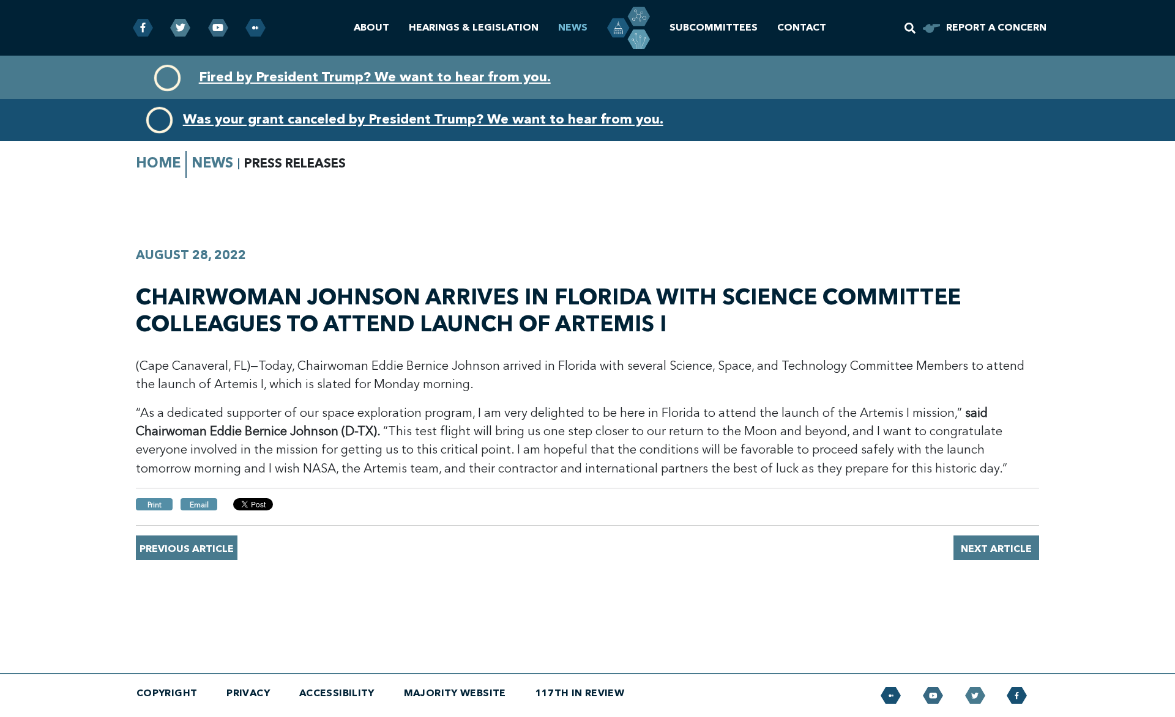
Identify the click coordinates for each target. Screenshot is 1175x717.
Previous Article (187, 549)
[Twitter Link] (180, 28)
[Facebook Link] (143, 28)
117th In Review (580, 693)
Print (154, 505)
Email (199, 505)
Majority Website (455, 693)
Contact (801, 27)
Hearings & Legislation (474, 27)
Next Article (996, 549)
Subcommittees (714, 27)
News (573, 27)
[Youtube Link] (218, 28)
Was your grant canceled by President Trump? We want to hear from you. (423, 119)
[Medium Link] (255, 28)
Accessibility (337, 693)
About (371, 27)
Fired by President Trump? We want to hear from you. (375, 77)
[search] (910, 28)
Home (158, 162)
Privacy (248, 693)
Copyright (166, 693)
